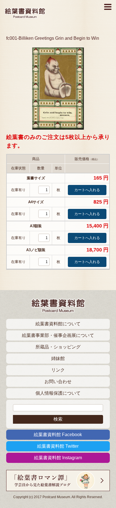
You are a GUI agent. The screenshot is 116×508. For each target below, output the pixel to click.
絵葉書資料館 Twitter (58, 446)
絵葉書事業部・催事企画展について (58, 335)
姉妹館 (58, 358)
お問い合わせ (58, 381)
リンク (58, 370)
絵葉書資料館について (58, 323)
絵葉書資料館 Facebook (58, 434)
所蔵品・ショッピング (58, 346)
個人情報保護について (58, 393)
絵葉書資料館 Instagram (58, 457)
